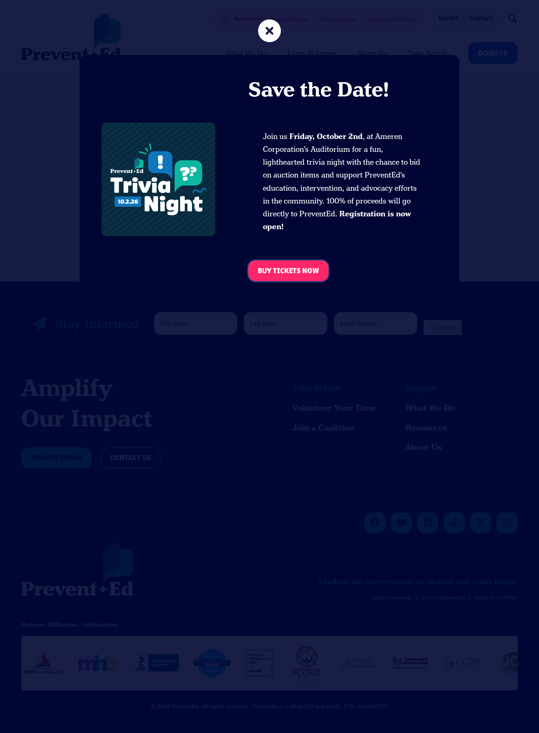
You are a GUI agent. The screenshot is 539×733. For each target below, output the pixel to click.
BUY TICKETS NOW (288, 271)
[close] (269, 32)
